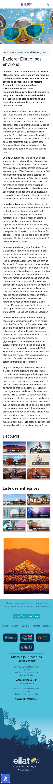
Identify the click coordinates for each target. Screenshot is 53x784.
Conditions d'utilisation (21, 606)
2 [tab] (28, 47)
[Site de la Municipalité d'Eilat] (27, 637)
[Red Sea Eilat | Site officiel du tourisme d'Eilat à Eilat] (26, 4)
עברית (5, 626)
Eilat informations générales (25, 52)
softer (32, 770)
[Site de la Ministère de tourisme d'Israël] (43, 637)
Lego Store (26, 670)
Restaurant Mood (27, 683)
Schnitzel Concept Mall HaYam (26, 667)
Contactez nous (42, 606)
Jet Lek (26, 664)
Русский (24, 626)
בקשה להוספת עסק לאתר (28, 616)
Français (36, 626)
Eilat (6, 52)
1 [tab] (24, 47)
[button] (5, 778)
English (14, 626)
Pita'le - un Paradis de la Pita (26, 672)
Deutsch (46, 626)
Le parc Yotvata (26, 675)
